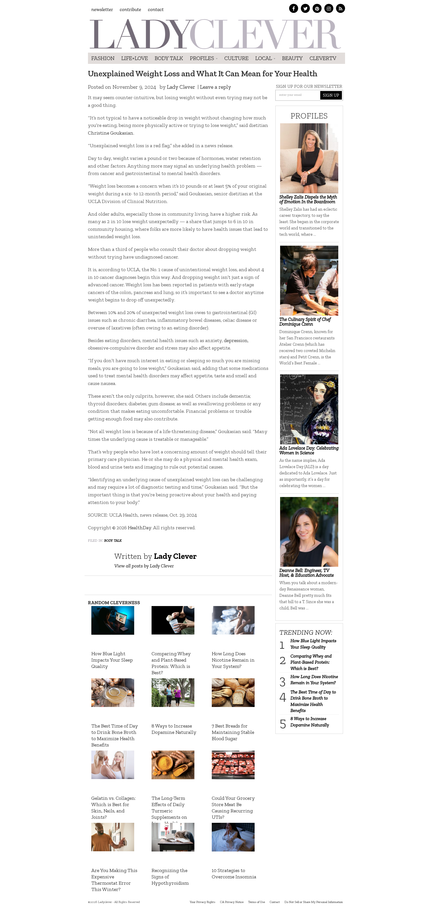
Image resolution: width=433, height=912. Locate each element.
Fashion (103, 58)
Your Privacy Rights (202, 902)
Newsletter (102, 9)
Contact (156, 9)
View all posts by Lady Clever (144, 566)
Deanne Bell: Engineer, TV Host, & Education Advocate (306, 572)
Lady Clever (181, 87)
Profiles (202, 58)
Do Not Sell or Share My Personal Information (313, 902)
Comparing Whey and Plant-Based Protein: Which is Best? (311, 662)
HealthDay (139, 528)
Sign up (331, 95)
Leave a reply (215, 87)
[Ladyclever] (215, 34)
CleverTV (323, 58)
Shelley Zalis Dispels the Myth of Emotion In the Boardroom (308, 199)
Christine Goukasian (110, 133)
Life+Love (134, 58)
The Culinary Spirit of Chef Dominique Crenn (305, 321)
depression (236, 340)
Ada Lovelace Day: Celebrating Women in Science (309, 450)
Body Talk (169, 58)
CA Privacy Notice (232, 902)
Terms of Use (256, 902)
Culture (236, 58)
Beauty (292, 58)
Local (264, 58)
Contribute (130, 9)
